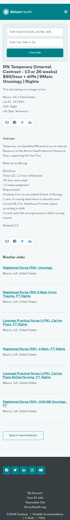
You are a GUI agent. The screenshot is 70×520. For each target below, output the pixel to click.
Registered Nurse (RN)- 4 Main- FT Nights (34, 349)
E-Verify (29, 518)
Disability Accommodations (48, 514)
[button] (7, 122)
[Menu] (65, 12)
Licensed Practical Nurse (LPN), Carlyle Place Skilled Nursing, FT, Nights (32, 375)
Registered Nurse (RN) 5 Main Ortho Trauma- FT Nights (30, 294)
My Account (35, 493)
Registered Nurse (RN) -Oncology (27, 268)
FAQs (42, 518)
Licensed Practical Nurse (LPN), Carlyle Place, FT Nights (32, 322)
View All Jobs (35, 497)
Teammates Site (35, 502)
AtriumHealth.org (35, 507)
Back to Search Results (23, 435)
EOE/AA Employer (17, 514)
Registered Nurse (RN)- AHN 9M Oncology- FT (35, 404)
